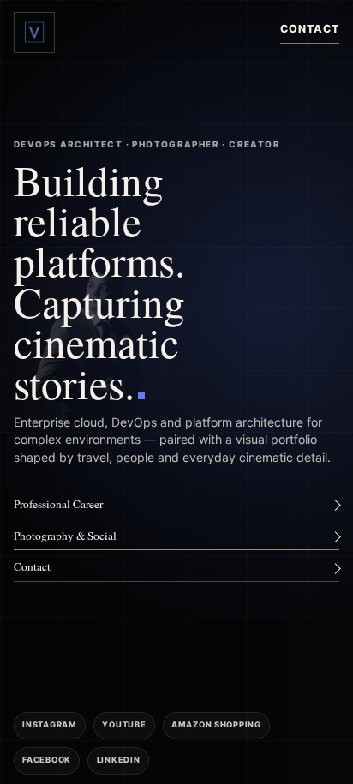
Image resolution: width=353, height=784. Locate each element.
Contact (309, 28)
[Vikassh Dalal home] (34, 32)
